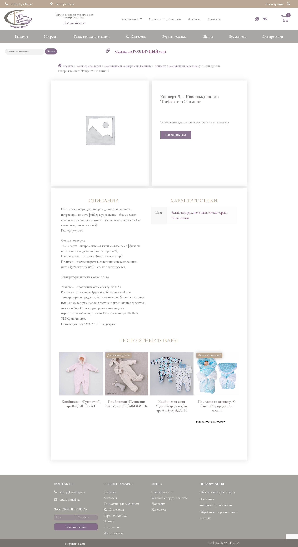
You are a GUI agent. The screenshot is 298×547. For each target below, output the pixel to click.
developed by (223, 543)
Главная (68, 66)
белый (175, 212)
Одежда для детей (89, 66)
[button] (274, 4)
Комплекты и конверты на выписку (127, 66)
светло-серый (217, 212)
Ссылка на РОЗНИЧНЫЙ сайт (140, 51)
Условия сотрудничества (165, 19)
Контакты (214, 19)
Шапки (208, 36)
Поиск (51, 51)
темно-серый (180, 218)
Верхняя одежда (174, 36)
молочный (200, 212)
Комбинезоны (136, 36)
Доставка (194, 19)
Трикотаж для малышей (91, 36)
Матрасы (50, 36)
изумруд (186, 212)
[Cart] (285, 19)
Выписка (21, 36)
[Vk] (265, 19)
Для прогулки (272, 36)
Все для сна (237, 36)
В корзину (64, 443)
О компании (130, 19)
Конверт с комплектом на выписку (178, 66)
